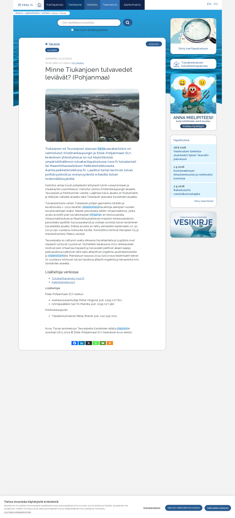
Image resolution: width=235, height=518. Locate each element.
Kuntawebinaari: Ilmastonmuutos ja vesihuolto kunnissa (193, 174)
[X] (89, 343)
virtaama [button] (95, 214)
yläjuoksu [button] (123, 328)
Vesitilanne (75, 4)
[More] (110, 343)
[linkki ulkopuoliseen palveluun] (193, 102)
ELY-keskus (78, 63)
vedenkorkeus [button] (90, 207)
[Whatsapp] (96, 343)
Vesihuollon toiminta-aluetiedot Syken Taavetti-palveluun (191, 155)
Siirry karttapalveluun (193, 48)
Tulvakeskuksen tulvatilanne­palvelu (194, 64)
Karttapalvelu (55, 4)
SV (216, 4)
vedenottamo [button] (56, 255)
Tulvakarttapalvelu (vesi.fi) (68, 278)
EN (209, 4)
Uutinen (52, 50)
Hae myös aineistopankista (91, 30)
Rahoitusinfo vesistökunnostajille (187, 192)
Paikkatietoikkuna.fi (63, 282)
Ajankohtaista (132, 4)
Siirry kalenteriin (204, 201)
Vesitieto (92, 4)
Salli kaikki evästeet (217, 508)
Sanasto (154, 44)
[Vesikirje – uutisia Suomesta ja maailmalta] (193, 225)
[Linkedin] (81, 343)
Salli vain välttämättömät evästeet (184, 508)
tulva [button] (101, 148)
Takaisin (54, 44)
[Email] (103, 343)
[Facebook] (74, 343)
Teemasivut (110, 4)
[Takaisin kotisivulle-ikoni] (39, 5)
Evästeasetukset (152, 508)
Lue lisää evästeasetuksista (17, 512)
